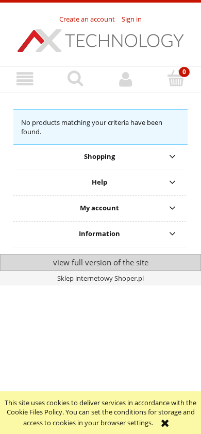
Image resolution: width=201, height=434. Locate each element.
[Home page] (100, 39)
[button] (25, 79)
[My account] (125, 79)
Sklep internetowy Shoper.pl (100, 278)
